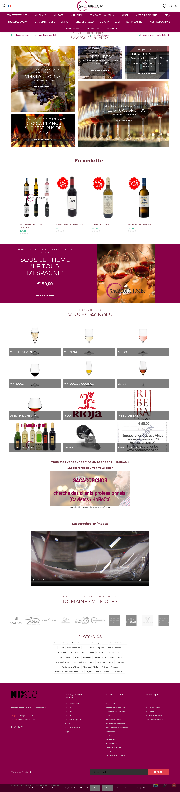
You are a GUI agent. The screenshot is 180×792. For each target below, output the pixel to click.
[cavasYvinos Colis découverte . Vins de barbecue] (36, 197)
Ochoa (78, 657)
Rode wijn (82, 662)
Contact (112, 28)
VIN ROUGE (76, 15)
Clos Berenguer (73, 647)
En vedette (89, 160)
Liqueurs (121, 652)
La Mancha (100, 652)
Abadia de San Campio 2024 (141, 224)
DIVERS (64, 21)
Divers (91, 647)
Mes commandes (153, 708)
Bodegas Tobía (69, 643)
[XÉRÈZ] (143, 373)
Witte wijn (108, 671)
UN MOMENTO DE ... (45, 21)
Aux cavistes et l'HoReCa (115, 755)
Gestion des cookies (114, 743)
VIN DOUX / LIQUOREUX (102, 15)
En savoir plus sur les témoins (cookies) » (132, 788)
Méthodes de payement (115, 723)
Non (107, 788)
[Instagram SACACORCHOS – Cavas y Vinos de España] (15, 727)
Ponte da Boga (100, 657)
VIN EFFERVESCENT (17, 15)
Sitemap (109, 751)
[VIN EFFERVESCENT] (35, 341)
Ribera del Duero (62, 662)
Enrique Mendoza (114, 647)
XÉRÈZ (125, 15)
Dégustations (71, 28)
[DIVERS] (89, 437)
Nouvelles (93, 28)
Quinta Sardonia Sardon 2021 (69, 224)
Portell (111, 657)
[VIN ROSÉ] (143, 341)
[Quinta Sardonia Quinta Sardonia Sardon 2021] (72, 197)
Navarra (69, 657)
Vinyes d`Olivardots (93, 671)
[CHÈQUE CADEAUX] (143, 437)
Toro (111, 662)
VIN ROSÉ (58, 15)
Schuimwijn (101, 662)
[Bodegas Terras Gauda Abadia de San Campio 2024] (144, 197)
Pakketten (87, 657)
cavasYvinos (119, 671)
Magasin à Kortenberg (114, 704)
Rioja (74, 662)
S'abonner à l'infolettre (22, 772)
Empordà (100, 647)
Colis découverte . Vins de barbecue (31, 226)
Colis (84, 647)
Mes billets (150, 712)
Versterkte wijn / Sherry (71, 667)
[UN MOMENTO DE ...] (35, 437)
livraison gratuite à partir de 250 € (154, 35)
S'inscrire (149, 704)
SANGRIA (104, 21)
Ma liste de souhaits (154, 715)
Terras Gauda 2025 (100, 224)
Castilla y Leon (83, 643)
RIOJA (167, 15)
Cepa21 (62, 647)
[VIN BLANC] (89, 341)
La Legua (90, 652)
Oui (95, 788)
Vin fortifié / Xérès (100, 667)
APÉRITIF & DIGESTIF (146, 15)
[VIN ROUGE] (35, 373)
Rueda (91, 662)
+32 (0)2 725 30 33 (27, 715)
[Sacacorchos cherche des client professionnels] (90, 488)
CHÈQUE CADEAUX (85, 21)
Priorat (119, 657)
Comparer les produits (155, 719)
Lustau (60, 657)
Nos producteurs (160, 21)
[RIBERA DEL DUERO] (143, 405)
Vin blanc (87, 667)
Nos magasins (134, 21)
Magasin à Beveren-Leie (115, 708)
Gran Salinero (60, 652)
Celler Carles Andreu (118, 643)
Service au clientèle (113, 747)
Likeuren (111, 652)
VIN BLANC (40, 15)
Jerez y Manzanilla (76, 652)
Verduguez (119, 662)
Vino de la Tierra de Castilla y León (69, 671)
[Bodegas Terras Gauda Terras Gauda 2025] (108, 197)
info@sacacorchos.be (26, 719)
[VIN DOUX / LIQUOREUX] (89, 373)
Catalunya (96, 643)
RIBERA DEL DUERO (17, 21)
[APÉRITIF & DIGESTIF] (35, 405)
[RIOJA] (89, 405)
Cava (105, 643)
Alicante (57, 643)
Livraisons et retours (114, 719)
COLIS (118, 21)
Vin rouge (114, 667)
